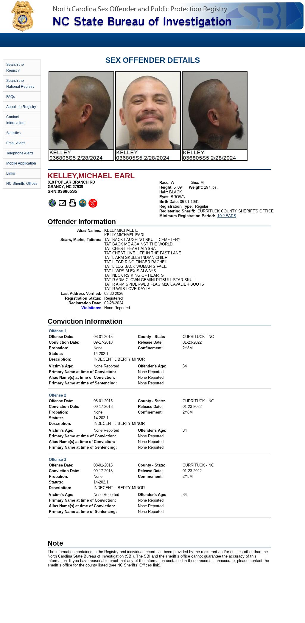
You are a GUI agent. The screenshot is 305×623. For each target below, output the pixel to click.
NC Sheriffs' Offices (21, 183)
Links (10, 173)
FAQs (10, 96)
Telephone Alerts (19, 153)
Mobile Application (21, 163)
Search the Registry (15, 67)
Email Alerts (15, 143)
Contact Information (15, 120)
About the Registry (21, 107)
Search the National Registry (20, 83)
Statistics (13, 133)
